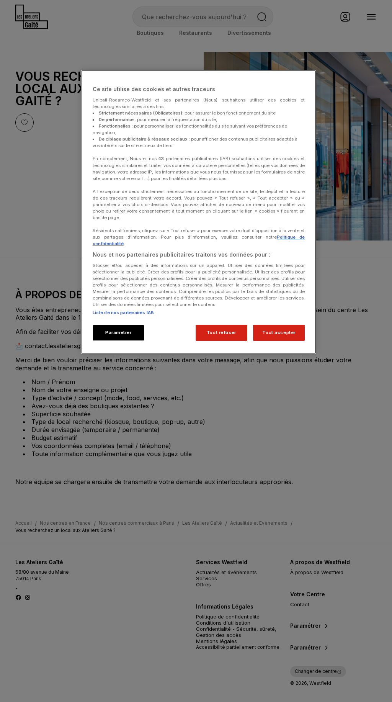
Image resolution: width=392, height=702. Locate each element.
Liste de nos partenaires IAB (123, 312)
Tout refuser (221, 332)
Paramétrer (118, 332)
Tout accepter (278, 332)
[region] (198, 212)
